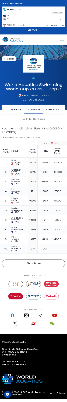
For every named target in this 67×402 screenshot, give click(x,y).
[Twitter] (15, 323)
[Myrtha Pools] (33, 283)
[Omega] (15, 296)
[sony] (33, 296)
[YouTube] (54, 315)
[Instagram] (27, 315)
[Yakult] (51, 296)
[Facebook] (13, 315)
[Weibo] (33, 323)
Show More (33, 263)
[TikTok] (40, 315)
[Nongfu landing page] (51, 283)
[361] (15, 283)
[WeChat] (52, 323)
